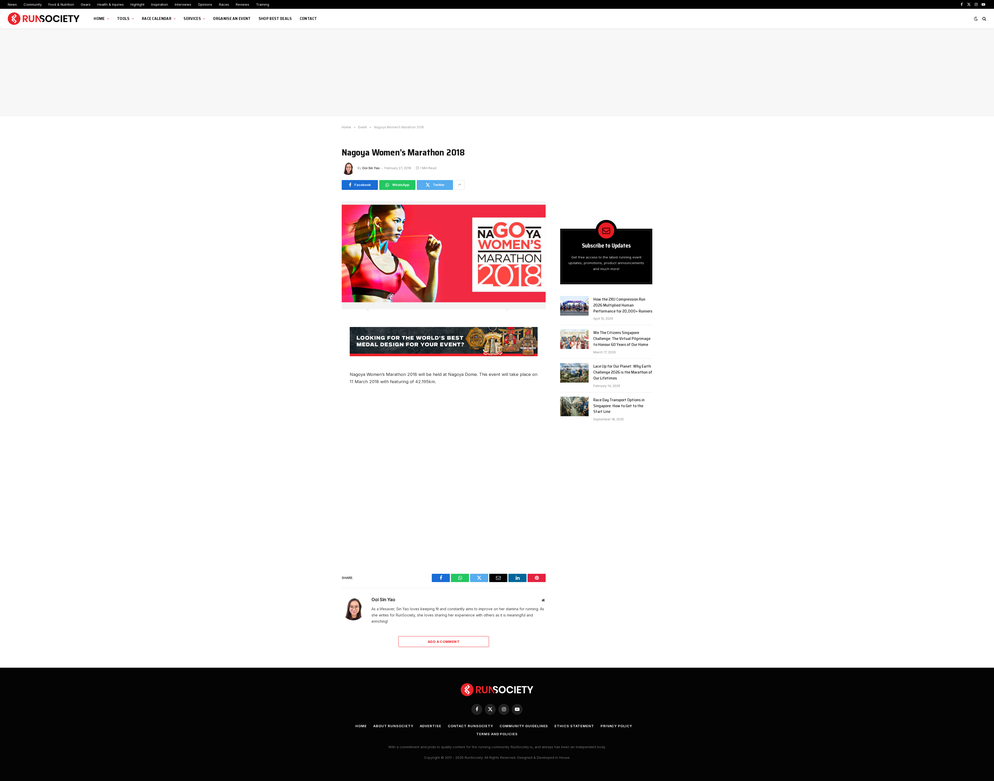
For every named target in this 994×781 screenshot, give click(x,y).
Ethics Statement (574, 726)
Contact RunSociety (470, 726)
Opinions (205, 4)
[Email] (323, 371)
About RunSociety (393, 726)
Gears (86, 4)
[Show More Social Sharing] (459, 185)
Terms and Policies (496, 734)
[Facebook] (323, 336)
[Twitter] (323, 360)
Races (224, 4)
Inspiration (159, 4)
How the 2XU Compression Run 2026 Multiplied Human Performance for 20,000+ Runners (622, 305)
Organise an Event (232, 18)
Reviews (242, 4)
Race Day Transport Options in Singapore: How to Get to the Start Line (619, 406)
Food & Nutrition (61, 4)
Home (99, 18)
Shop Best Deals (275, 18)
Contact (308, 18)
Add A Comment (443, 641)
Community (33, 4)
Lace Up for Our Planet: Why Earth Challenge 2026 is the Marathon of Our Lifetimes (622, 372)
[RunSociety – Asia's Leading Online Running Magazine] (44, 19)
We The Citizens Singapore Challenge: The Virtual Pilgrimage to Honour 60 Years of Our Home (622, 339)
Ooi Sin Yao (371, 168)
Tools (123, 18)
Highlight (137, 4)
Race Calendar (156, 18)
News (12, 4)
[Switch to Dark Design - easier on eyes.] (976, 19)
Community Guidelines (524, 726)
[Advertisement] (497, 72)
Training (262, 4)
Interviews (183, 4)
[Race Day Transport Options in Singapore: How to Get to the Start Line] (574, 406)
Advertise (430, 726)
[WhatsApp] (323, 348)
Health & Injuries (110, 4)
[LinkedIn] (323, 383)
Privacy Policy (616, 726)
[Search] (983, 19)
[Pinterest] (323, 395)
